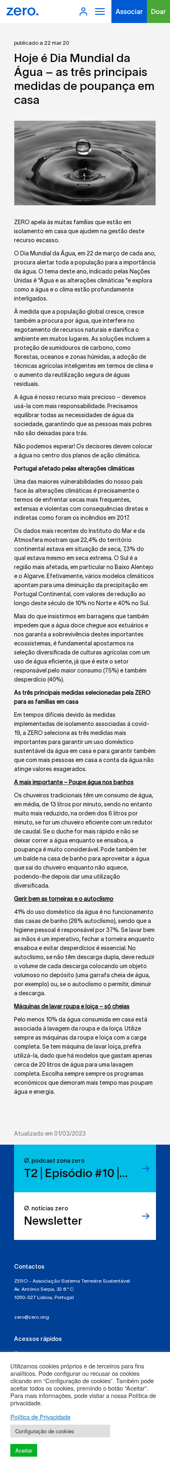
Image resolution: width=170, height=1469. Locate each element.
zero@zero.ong (31, 1317)
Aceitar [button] (23, 1450)
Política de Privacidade (40, 1417)
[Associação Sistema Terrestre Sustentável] (22, 11)
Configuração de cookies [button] (44, 1431)
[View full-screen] (85, 163)
